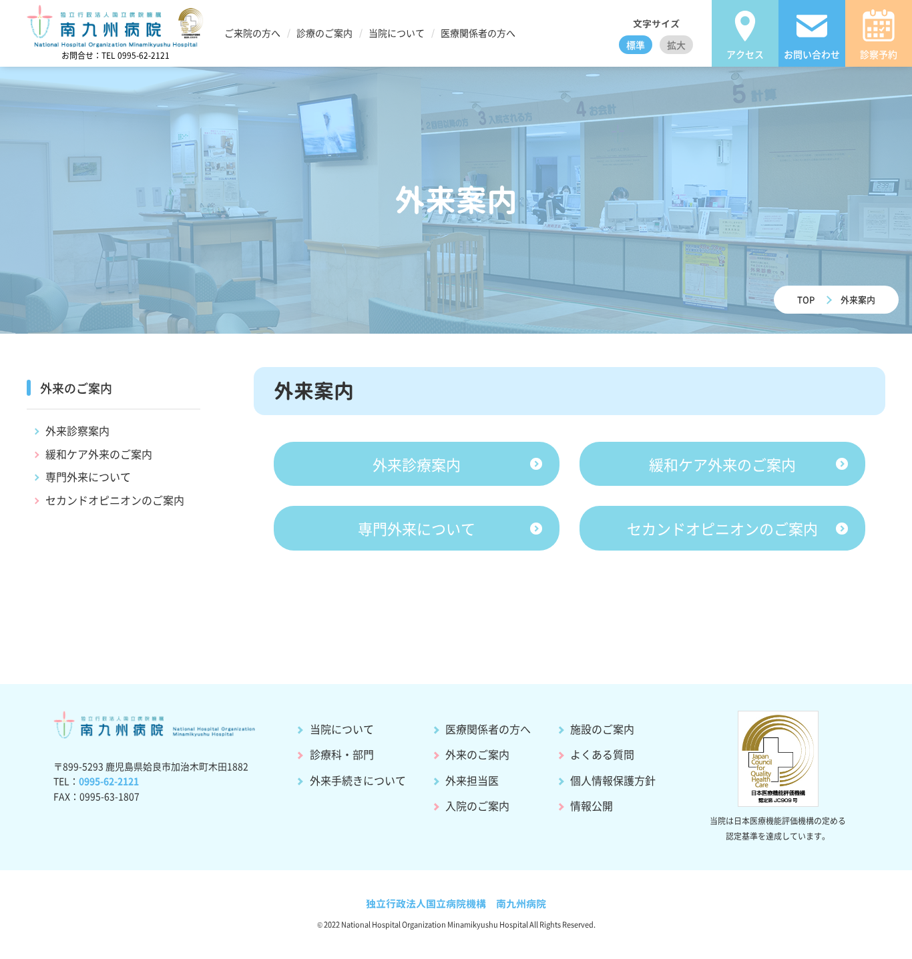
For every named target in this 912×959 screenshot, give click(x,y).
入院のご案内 (477, 805)
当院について (342, 729)
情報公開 (591, 805)
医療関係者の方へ (488, 729)
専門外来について (88, 476)
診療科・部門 (342, 754)
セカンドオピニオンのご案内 (114, 500)
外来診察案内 (77, 430)
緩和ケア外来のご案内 (98, 454)
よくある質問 (602, 754)
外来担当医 (472, 780)
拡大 (676, 44)
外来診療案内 (417, 463)
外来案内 (858, 299)
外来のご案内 (477, 754)
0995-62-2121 (109, 780)
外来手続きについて (358, 780)
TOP (806, 299)
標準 (635, 44)
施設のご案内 (602, 729)
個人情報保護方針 (613, 780)
